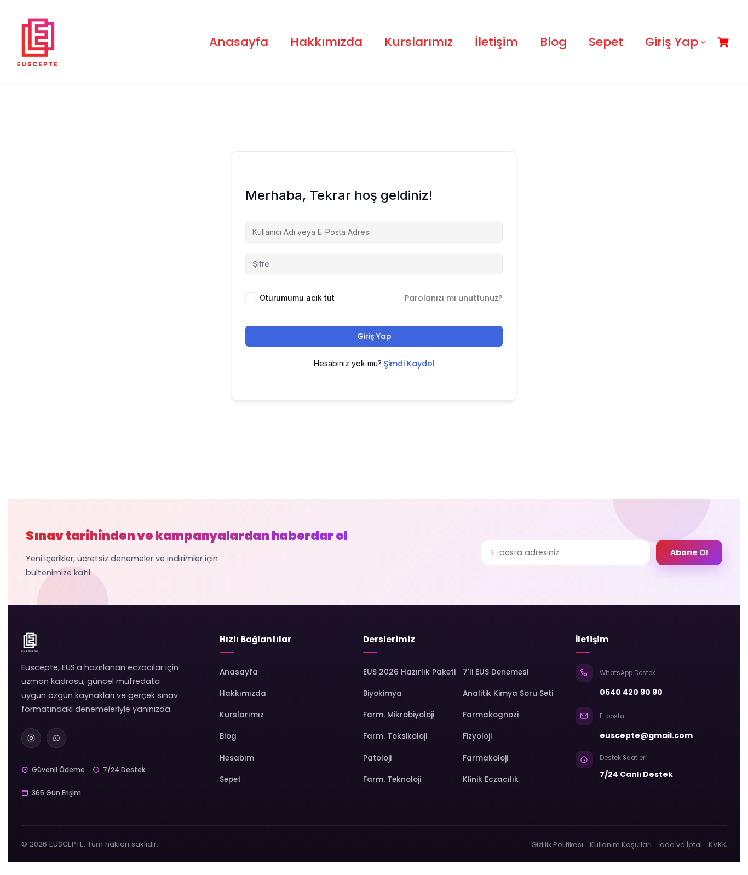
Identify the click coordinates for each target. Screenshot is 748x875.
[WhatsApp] (56, 738)
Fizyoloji (477, 736)
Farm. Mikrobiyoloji (398, 715)
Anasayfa (238, 41)
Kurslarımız (418, 41)
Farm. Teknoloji (392, 779)
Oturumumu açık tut (297, 297)
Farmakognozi (491, 715)
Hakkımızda (326, 41)
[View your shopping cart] (724, 42)
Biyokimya (382, 693)
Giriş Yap (671, 41)
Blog (553, 41)
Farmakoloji (485, 758)
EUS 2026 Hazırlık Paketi (409, 672)
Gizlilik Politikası (557, 844)
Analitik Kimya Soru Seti (508, 693)
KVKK (718, 844)
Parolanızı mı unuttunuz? (454, 297)
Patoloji (377, 758)
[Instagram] (31, 738)
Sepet (606, 41)
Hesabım (237, 758)
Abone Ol (689, 552)
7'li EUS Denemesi (495, 672)
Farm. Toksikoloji (395, 736)
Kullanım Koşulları (621, 844)
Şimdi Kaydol (409, 363)
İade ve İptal (680, 844)
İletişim (496, 41)
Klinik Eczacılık (491, 779)
